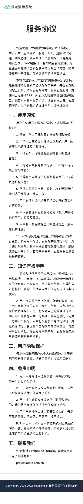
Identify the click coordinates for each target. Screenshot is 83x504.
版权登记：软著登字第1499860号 (52, 497)
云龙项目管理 (22, 7)
